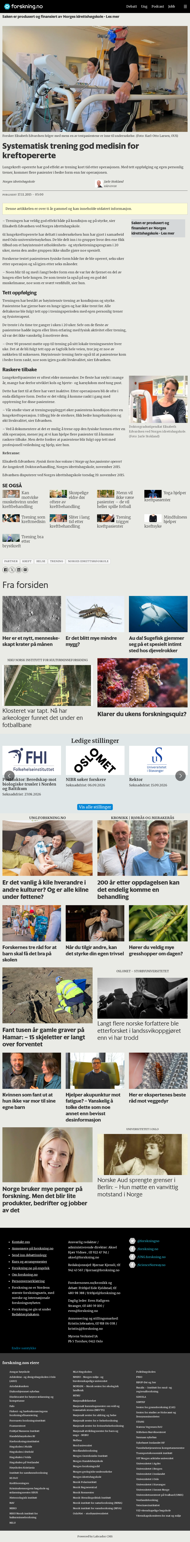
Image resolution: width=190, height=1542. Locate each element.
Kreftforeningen (19, 1483)
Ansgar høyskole (19, 1371)
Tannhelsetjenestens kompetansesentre (160, 1447)
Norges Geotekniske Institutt (90, 1455)
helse (40, 561)
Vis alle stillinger (95, 807)
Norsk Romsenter (83, 1492)
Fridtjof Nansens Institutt (24, 1430)
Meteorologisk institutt (23, 1497)
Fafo (11, 1406)
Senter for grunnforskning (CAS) (155, 1407)
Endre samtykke (24, 1348)
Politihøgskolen (145, 1371)
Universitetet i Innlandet (150, 1473)
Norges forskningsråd (86, 1466)
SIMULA (141, 1396)
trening (56, 561)
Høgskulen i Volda (20, 1457)
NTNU (76, 1395)
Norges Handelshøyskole (88, 1461)
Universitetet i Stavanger (151, 1484)
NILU (12, 1522)
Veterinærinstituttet (148, 1505)
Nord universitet (82, 1445)
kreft (27, 561)
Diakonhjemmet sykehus (24, 1391)
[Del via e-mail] (25, 570)
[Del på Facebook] (5, 570)
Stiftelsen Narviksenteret (151, 1432)
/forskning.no (147, 1249)
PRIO (139, 1376)
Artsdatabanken (19, 1386)
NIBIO (13, 1508)
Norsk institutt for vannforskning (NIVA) (97, 1508)
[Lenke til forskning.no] (60, 4)
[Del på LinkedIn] (18, 570)
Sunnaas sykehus (146, 1437)
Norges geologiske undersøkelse (92, 1471)
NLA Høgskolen (82, 1371)
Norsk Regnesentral (85, 1487)
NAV (11, 1502)
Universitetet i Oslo (147, 1479)
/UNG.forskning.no (151, 1257)
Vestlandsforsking (147, 1500)
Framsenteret (17, 1425)
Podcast (158, 6)
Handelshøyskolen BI (22, 1436)
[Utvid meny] (185, 6)
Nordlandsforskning (85, 1450)
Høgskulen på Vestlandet (24, 1462)
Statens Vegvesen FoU (149, 1426)
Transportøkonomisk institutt (154, 1453)
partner (11, 561)
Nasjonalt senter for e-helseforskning (95, 1420)
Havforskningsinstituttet (24, 1441)
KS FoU (13, 1477)
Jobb (171, 6)
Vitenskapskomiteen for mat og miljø (158, 1515)
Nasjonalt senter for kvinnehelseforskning (98, 1425)
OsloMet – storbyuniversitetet (90, 1513)
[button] (9, 776)
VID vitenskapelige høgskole (153, 1510)
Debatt (131, 6)
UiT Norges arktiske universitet (154, 1458)
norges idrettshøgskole (88, 561)
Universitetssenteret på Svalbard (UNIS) (159, 1494)
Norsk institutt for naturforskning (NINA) (97, 1502)
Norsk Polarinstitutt (85, 1482)
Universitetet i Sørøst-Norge (152, 1489)
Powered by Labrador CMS (95, 1536)
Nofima (77, 1440)
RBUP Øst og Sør (146, 1382)
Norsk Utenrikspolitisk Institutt (92, 1497)
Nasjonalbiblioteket (84, 1400)
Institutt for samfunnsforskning (28, 1472)
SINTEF (140, 1401)
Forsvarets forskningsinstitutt (27, 1420)
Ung (144, 6)
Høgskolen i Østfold (21, 1451)
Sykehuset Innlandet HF (150, 1442)
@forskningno (148, 1241)
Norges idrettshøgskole (87, 1476)
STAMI (140, 1421)
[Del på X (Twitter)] (12, 570)
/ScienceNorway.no (151, 1265)
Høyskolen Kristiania (22, 1467)
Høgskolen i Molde (20, 1446)
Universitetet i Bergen (149, 1468)
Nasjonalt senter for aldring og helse (94, 1415)
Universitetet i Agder (148, 1463)
